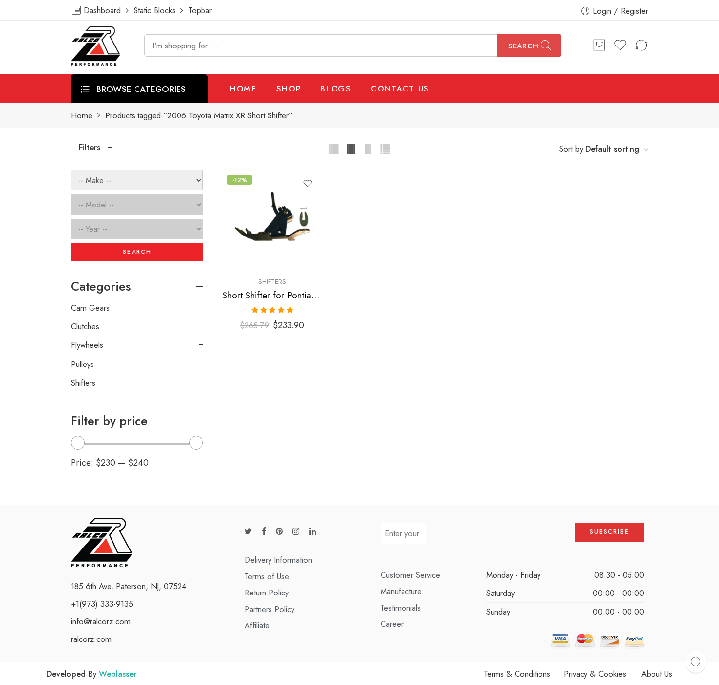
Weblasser (117, 674)
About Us (656, 674)
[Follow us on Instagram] (295, 531)
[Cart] (599, 45)
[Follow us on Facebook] (264, 531)
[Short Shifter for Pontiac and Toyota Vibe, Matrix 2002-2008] (272, 219)
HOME (243, 88)
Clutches (85, 326)
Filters (89, 147)
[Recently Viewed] (696, 662)
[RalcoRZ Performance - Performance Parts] (95, 46)
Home (81, 116)
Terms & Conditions (517, 674)
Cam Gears (90, 308)
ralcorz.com (91, 639)
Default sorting (612, 149)
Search (523, 46)
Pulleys (82, 364)
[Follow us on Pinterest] (279, 531)
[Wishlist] (307, 183)
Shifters (272, 281)
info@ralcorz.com (101, 621)
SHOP (288, 88)
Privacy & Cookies (595, 674)
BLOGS (335, 88)
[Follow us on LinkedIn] (312, 531)
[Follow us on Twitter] (248, 531)
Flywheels (87, 345)
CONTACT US (400, 88)
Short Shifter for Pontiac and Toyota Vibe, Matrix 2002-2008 (272, 295)
